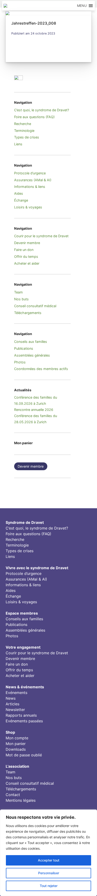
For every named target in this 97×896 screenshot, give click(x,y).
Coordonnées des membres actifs (41, 369)
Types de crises (26, 137)
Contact (13, 794)
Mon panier (16, 743)
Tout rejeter (48, 886)
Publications (23, 348)
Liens (18, 144)
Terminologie (24, 131)
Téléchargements (27, 313)
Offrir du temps (26, 256)
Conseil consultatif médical (35, 306)
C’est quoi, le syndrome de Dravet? (41, 110)
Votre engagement (23, 647)
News (11, 698)
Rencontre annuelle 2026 (33, 410)
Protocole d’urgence (30, 173)
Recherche (22, 124)
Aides (18, 193)
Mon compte (17, 738)
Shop (10, 732)
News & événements (25, 687)
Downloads (16, 749)
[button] (82, 5)
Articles (12, 704)
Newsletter (15, 709)
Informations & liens (29, 187)
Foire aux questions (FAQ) (34, 117)
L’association (17, 766)
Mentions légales (21, 800)
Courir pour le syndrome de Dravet (41, 236)
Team (18, 292)
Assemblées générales (32, 355)
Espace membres (22, 613)
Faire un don (23, 250)
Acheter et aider (26, 263)
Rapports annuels (21, 715)
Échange (21, 200)
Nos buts (21, 299)
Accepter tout (48, 860)
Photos (20, 362)
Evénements (16, 692)
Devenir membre (27, 243)
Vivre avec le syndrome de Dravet (37, 567)
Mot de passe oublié (24, 755)
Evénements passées (24, 721)
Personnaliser (48, 873)
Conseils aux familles (30, 342)
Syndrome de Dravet (25, 522)
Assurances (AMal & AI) (32, 180)
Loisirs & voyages (28, 207)
